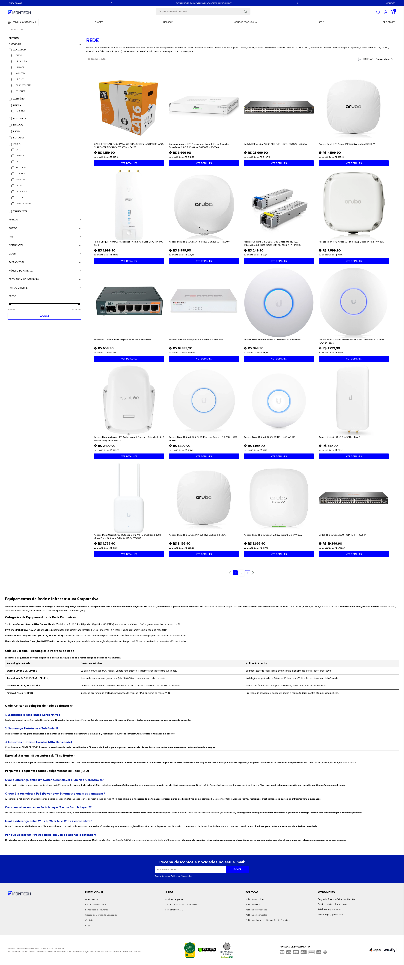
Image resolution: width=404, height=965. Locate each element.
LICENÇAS (18, 125)
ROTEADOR (18, 138)
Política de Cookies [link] (255, 899)
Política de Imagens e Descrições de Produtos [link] (267, 920)
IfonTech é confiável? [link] (95, 905)
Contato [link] (89, 920)
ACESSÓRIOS (19, 99)
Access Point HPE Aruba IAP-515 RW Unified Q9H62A (347, 144)
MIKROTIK (20, 73)
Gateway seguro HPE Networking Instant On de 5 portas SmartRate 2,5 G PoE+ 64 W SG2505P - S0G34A (199, 145)
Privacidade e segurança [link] (96, 910)
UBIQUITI (20, 79)
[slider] (10, 303)
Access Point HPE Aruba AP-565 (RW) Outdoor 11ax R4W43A (351, 241)
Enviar (237, 870)
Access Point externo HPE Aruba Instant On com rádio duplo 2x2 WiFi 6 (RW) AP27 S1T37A (129, 439)
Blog (87, 925)
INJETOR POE (19, 118)
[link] (99, 22)
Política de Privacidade (181, 876)
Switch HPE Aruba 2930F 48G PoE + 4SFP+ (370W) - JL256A (275, 144)
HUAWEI (20, 67)
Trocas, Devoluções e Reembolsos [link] (182, 905)
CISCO (19, 55)
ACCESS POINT (20, 50)
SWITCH (17, 144)
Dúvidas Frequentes (174, 899)
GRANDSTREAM (23, 85)
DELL (18, 150)
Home (13, 29)
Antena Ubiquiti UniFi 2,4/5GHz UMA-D (339, 437)
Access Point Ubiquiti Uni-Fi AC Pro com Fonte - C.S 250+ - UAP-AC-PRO (203, 439)
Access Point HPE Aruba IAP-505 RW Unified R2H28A (197, 535)
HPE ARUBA (21, 61)
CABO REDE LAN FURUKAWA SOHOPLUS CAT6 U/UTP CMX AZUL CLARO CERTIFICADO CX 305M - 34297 (129, 145)
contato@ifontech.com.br (337, 904)
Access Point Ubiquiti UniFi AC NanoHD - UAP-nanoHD (273, 339)
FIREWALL (18, 105)
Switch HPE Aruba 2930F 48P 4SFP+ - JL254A (342, 535)
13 (248, 572)
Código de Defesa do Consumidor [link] (101, 915)
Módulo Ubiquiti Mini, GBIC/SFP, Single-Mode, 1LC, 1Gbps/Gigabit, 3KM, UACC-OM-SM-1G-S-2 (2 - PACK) (272, 243)
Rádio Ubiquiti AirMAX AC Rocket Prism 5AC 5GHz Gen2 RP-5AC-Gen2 (129, 243)
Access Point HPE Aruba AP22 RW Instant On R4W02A (273, 535)
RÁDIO (16, 131)
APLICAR (44, 316)
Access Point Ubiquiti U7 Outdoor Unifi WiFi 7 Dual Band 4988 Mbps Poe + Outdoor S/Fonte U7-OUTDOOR (127, 536)
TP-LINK (19, 198)
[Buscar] (245, 11)
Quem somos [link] (91, 899)
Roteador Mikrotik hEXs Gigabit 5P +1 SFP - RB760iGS (122, 339)
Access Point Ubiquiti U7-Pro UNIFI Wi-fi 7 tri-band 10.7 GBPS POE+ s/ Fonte (351, 341)
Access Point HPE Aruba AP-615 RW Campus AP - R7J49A (199, 241)
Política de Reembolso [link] (256, 915)
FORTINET (20, 91)
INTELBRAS (21, 168)
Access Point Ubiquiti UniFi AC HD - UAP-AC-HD (269, 437)
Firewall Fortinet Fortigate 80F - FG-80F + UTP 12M (196, 339)
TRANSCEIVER (20, 211)
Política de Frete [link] (253, 905)
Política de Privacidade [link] (256, 910)
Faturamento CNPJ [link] (174, 910)
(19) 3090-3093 (334, 909)
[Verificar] (207, 950)
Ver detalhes (129, 163)
